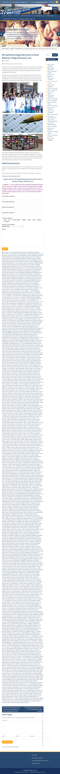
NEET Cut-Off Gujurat (52, 114)
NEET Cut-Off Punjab (52, 98)
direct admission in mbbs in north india (24, 428)
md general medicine (34, 541)
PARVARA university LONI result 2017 (23, 640)
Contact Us (15, 19)
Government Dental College (11, 481)
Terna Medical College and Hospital (30, 693)
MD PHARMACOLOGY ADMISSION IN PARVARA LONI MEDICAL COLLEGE (27, 554)
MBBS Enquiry (16, 7)
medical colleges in (32, 566)
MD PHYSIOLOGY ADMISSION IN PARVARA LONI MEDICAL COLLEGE (17, 555)
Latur (30, 486)
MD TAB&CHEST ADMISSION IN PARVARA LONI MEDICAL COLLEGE (21, 561)
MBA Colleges (50, 15)
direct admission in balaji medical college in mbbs (19, 366)
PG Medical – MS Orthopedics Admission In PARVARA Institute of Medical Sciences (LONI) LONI (21, 665)
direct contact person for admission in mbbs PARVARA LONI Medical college (19, 470)
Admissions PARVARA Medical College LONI (33, 328)
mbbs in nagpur (17, 529)
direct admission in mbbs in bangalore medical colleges (24, 383)
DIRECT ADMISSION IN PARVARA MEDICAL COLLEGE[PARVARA (26, 461)
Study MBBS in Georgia (18, 29)
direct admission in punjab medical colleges (25, 462)
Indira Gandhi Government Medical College (18, 484)
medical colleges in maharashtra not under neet (13, 575)
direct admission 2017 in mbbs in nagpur (27, 365)
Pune (6, 667)
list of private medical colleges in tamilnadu (21, 487)
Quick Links (52, 2)
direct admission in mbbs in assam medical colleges (22, 382)
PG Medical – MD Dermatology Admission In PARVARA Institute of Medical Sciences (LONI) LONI (21, 651)
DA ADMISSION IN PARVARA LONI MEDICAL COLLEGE (18, 349)
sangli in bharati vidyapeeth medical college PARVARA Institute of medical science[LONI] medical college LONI (22, 679)
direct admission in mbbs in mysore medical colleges (14, 421)
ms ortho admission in (34, 592)
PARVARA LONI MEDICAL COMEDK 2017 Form (17, 622)
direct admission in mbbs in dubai (13, 393)
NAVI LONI (34, 599)
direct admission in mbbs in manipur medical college (18, 413)
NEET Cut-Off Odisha (52, 105)
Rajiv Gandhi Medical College (13, 668)
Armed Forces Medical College (23, 329)
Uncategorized (7, 252)
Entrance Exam (6, 19)
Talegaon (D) (34, 691)
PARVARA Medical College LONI (9, 639)
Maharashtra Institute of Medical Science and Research (14, 510)
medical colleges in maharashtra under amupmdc (17, 577)
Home (4, 15)
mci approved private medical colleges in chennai (25, 530)
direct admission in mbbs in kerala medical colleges (14, 404)
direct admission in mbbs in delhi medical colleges (17, 391)
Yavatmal (8, 702)
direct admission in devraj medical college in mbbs (13, 371)
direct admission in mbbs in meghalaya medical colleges (28, 414)
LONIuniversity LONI (26, 506)
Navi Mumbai (8, 600)
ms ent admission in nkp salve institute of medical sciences (23, 583)
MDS (22, 565)
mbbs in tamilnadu (26, 529)
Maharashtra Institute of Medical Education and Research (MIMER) (24, 509)
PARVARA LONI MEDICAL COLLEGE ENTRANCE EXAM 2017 (15, 619)
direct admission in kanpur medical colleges (20, 376)
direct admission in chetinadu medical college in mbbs (28, 370)
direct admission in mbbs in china (9, 390)
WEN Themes (42, 772)
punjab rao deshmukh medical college (16, 667)
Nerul (12, 600)
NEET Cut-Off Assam (52, 90)
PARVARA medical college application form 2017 (20, 636)
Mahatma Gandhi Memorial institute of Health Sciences (23, 512)
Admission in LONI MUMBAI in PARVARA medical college (24, 320)
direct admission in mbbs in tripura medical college (21, 445)
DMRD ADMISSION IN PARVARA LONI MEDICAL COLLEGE (22, 475)
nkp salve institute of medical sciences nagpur (24, 600)
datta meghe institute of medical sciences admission (22, 351)
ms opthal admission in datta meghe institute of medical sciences (26, 591)
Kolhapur (31, 484)
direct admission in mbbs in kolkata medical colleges (26, 405)
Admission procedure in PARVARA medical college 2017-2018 (25, 325)
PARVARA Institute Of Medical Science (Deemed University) (25, 613)
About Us (10, 15)
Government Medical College (24, 481)
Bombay (4, 340)
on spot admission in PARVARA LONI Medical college (30, 606)
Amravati (14, 329)
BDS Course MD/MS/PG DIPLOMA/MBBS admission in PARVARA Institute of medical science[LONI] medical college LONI (22, 334)
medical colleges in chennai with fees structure (25, 568)
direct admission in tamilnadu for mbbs (25, 467)
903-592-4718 (7, 2)
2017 (8, 254)
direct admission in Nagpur (13, 456)
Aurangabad (8, 331)
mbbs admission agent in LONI (17, 518)
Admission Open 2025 (41, 2)
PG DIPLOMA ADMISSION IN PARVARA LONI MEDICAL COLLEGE (19, 648)
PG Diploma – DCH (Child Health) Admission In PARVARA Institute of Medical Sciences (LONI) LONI (22, 645)
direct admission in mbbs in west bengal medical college (27, 450)
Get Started (35, 763)
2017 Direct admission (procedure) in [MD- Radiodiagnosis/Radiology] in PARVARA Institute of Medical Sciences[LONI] (22, 272)
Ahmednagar (5, 329)
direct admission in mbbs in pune (17, 431)
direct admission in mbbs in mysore (32, 419)
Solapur (29, 691)
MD (27, 534)
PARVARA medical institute (8, 640)
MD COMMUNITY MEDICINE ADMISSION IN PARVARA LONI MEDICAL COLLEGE (24, 538)
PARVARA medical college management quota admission (29, 639)
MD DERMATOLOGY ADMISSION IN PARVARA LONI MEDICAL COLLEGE (17, 540)
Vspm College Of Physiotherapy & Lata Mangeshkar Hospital (29, 698)
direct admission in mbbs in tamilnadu (26, 442)
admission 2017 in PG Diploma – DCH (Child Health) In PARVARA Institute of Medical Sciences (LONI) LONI (22, 295)
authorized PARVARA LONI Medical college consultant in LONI (16, 332)
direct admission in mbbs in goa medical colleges (27, 396)
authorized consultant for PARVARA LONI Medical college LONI (26, 331)
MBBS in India (10, 529)
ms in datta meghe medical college (26, 586)
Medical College (31, 565)
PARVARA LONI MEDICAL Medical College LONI (15, 630)
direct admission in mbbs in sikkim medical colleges (20, 439)
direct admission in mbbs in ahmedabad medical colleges (18, 379)
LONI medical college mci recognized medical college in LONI (16, 498)
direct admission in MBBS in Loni (32, 407)
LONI (16, 489)
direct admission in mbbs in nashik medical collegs (26, 424)
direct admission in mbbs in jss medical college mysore (26, 401)
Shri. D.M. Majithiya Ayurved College (31, 690)
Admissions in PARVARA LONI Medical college (12, 328)
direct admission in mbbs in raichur (18, 433)
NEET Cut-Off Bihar (52, 100)
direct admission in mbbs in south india (20, 441)
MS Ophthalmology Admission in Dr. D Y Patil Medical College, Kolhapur (33, 709)
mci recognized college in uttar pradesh (16, 534)
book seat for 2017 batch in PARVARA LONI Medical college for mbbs (22, 340)
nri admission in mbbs (22, 605)
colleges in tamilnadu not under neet (18, 346)
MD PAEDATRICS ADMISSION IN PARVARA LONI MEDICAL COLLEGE (25, 549)
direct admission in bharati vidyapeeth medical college (19, 368)
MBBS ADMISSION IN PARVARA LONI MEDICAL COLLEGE (20, 520)
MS (17, 582)
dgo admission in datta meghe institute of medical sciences (19, 360)
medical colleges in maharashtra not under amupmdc (27, 574)
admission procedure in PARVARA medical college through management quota (20, 326)
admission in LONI (6, 320)
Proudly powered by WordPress (21, 772)
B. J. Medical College (35, 332)
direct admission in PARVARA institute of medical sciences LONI (20, 458)
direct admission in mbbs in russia (23, 435)
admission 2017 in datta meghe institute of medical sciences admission (22, 289)
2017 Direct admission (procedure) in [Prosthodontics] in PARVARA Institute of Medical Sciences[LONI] (21, 286)
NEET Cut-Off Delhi (52, 126)
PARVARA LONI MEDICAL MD (32, 626)
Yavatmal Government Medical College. (20, 702)
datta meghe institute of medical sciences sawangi (17, 354)
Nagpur (30, 599)
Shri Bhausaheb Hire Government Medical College (25, 688)
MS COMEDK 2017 (22, 582)
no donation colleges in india (17, 603)
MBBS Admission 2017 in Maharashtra (25, 517)
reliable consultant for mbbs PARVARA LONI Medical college (25, 670)
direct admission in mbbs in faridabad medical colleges (18, 394)
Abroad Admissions (26, 15)
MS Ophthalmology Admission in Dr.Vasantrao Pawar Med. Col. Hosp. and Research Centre (12, 709)
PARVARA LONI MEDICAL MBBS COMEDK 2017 (15, 626)
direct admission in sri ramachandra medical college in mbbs (19, 466)
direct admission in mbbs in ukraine (27, 447)
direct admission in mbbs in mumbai (27, 418)
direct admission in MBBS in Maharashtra (23, 410)
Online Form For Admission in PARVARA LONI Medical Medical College (18, 608)
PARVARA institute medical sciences (24, 611)
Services (17, 15)
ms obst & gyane (14, 589)
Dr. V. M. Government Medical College (18, 478)
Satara (21, 687)
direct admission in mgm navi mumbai (11, 455)
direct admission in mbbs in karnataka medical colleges (30, 402)
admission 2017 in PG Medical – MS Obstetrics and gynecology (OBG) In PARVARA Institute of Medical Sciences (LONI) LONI (22, 312)
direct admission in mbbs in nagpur (23, 422)
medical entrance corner (30, 580)
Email (18, 736)
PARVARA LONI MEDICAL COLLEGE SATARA (14, 620)
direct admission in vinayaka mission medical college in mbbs (26, 469)
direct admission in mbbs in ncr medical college (25, 427)
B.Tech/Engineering (39, 15)
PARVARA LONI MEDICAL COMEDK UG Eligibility (21, 623)
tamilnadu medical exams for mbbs (13, 693)
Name (4, 736)
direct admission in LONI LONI (20, 377)
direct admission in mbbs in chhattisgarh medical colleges (29, 388)
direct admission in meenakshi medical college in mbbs (29, 453)
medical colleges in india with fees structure (24, 569)
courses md (29, 346)
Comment (5, 720)
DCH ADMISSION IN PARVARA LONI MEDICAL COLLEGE (18, 357)
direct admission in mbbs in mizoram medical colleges (14, 416)
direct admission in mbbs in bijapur (14, 387)
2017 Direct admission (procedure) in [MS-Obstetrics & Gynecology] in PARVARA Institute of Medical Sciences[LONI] (21, 280)
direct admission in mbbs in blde (30, 387)
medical (25, 565)
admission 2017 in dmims (8, 291)
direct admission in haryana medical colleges (20, 373)
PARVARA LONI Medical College (25, 614)
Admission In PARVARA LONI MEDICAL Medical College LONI (17, 322)
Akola (9, 329)
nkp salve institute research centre (32, 602)
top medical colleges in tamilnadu (24, 695)
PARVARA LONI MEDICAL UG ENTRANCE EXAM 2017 (24, 631)
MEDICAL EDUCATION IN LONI (18, 580)
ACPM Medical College (14, 288)
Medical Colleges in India (26, 19)
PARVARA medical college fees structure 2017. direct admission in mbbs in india (23, 637)
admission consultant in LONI (33, 319)
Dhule (8, 363)
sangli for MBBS (35, 678)
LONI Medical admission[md (35, 496)
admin (7, 60)
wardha (3, 702)
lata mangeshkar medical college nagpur (19, 486)
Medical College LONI (22, 566)
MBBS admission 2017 (11, 517)
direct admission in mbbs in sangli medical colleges (26, 436)
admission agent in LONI (20, 319)
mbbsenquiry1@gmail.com (21, 2)
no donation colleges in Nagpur (32, 603)
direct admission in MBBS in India (17, 399)
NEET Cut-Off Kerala (52, 88)
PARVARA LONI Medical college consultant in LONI (28, 617)
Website (32, 736)
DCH (30, 354)
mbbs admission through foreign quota (11, 526)
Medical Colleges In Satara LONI (24, 578)
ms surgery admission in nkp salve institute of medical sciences (20, 597)
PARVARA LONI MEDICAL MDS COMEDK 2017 (12, 628)
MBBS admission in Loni (29, 518)
